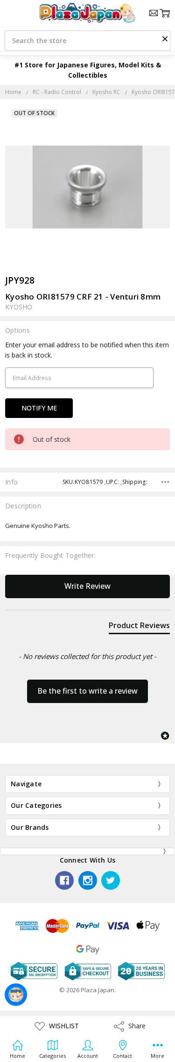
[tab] (139, 627)
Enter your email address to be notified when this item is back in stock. (87, 349)
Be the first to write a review (87, 691)
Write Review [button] (87, 586)
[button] (164, 38)
